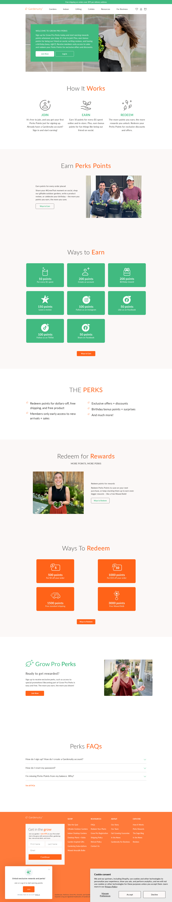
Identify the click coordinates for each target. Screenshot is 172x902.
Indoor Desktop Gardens (77, 833)
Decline (154, 894)
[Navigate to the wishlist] (136, 9)
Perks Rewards (138, 829)
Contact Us (95, 846)
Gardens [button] (53, 9)
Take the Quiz (73, 824)
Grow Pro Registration (99, 833)
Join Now (45, 54)
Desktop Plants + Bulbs (77, 837)
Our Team (115, 829)
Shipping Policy (96, 837)
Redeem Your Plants (98, 829)
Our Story (115, 824)
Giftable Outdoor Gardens (78, 829)
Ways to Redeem (100, 500)
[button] (86, 759)
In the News (116, 837)
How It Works (138, 824)
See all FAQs (30, 785)
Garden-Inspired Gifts (76, 842)
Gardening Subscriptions (77, 846)
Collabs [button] (91, 9)
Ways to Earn (45, 206)
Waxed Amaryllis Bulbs (76, 850)
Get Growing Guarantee (120, 833)
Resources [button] (105, 9)
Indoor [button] (66, 9)
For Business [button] (122, 9)
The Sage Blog (138, 833)
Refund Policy (96, 842)
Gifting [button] (78, 9)
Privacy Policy (111, 886)
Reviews (136, 842)
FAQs (93, 824)
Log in (64, 54)
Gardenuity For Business (120, 842)
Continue (45, 857)
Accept (130, 894)
